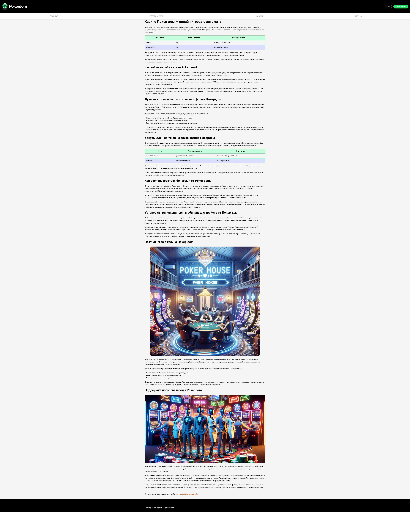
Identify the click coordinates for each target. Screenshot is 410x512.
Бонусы (259, 16)
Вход (388, 6)
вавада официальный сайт (188, 494)
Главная (54, 16)
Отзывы (358, 16)
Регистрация (400, 6)
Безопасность (156, 16)
